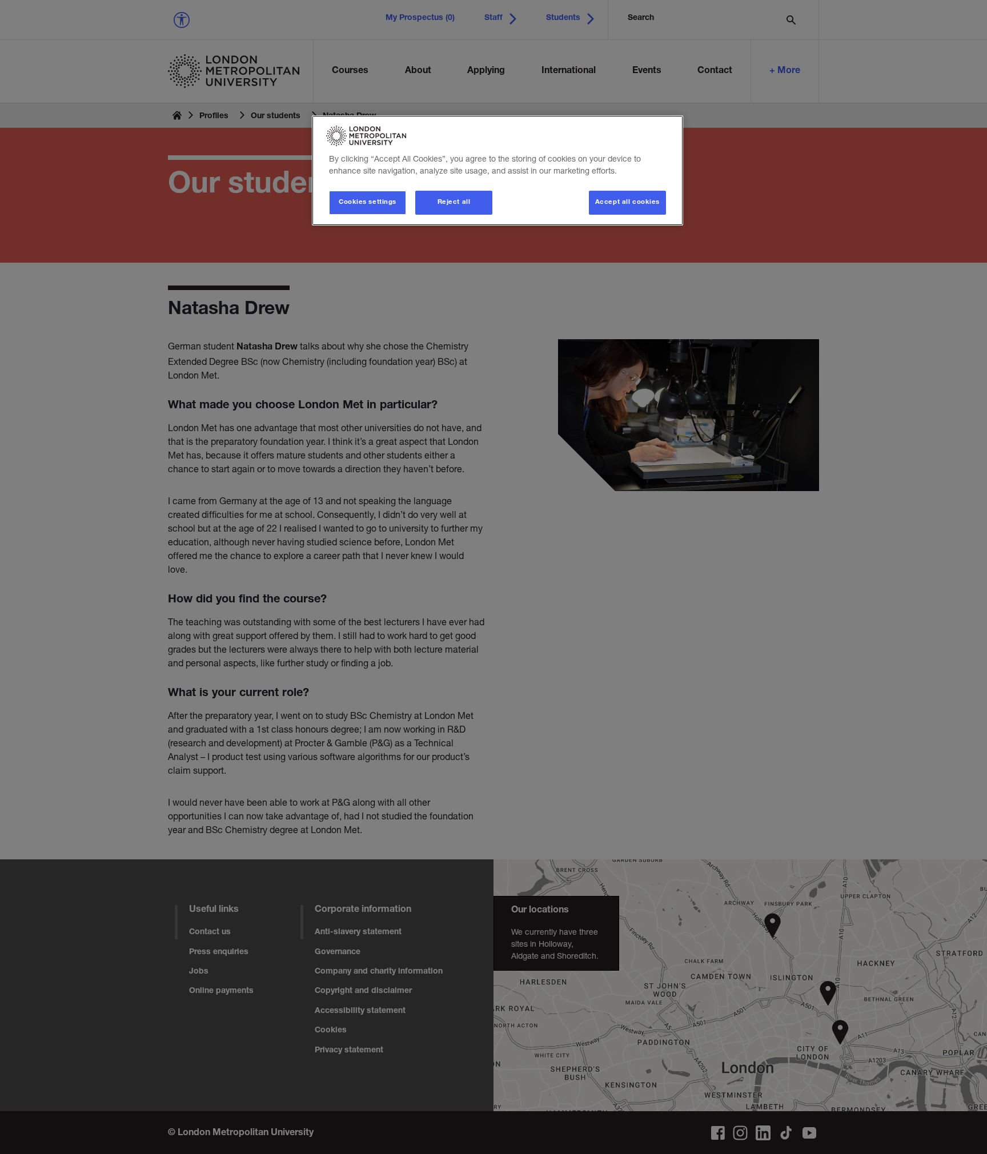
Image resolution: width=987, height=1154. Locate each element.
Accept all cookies (627, 202)
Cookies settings (367, 202)
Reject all (454, 202)
